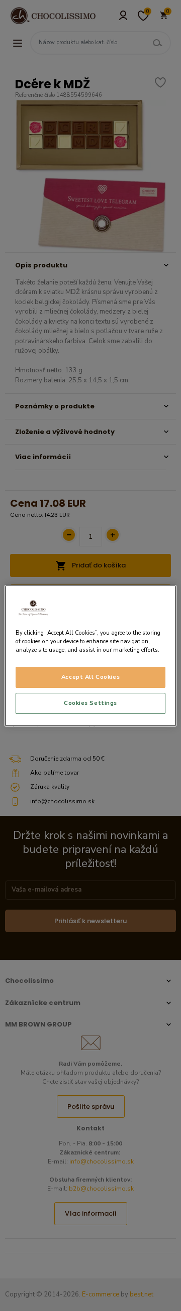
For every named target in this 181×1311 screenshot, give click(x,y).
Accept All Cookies (90, 677)
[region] (90, 655)
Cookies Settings (90, 703)
